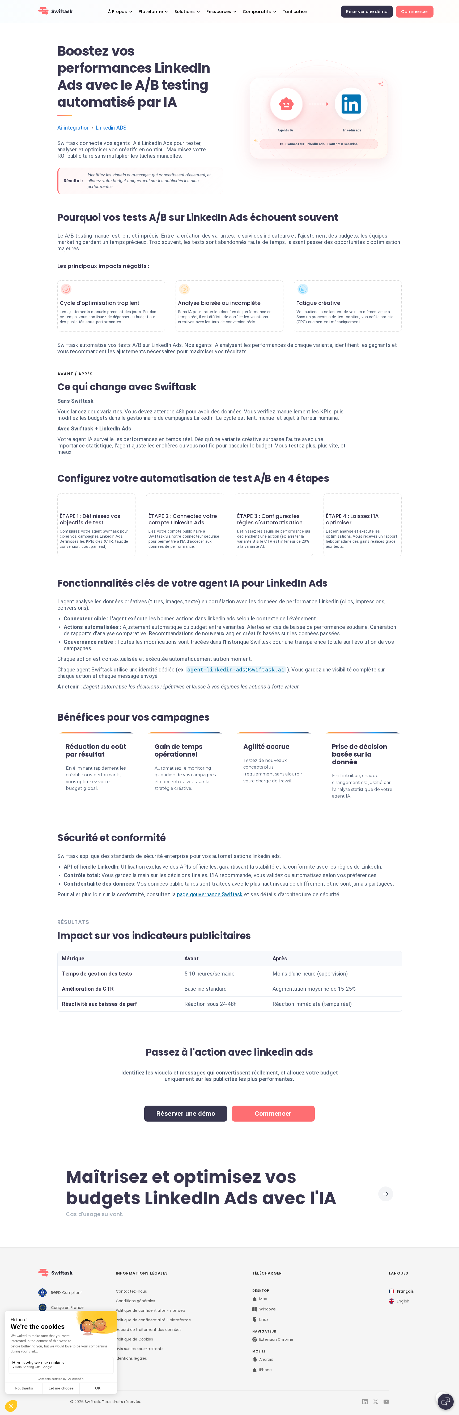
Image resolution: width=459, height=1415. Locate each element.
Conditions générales (135, 1301)
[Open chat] (446, 1402)
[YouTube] (386, 1401)
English (403, 1301)
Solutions (185, 11)
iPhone (265, 1369)
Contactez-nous (131, 1291)
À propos (117, 11)
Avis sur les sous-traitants (139, 1348)
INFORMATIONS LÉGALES (142, 1273)
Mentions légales (131, 1358)
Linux (263, 1319)
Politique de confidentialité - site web (150, 1310)
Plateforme (151, 11)
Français (405, 1291)
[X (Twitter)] (375, 1401)
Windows (267, 1309)
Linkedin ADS (111, 128)
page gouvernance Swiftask (210, 894)
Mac (263, 1298)
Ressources (218, 11)
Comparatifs (257, 11)
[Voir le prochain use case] (385, 1193)
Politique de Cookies (134, 1339)
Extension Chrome (276, 1339)
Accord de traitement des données (148, 1329)
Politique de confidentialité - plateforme (153, 1320)
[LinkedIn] (365, 1401)
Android (266, 1359)
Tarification (295, 11)
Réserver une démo (367, 12)
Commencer (414, 12)
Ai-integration (73, 128)
